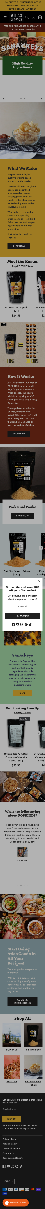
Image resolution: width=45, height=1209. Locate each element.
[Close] (39, 581)
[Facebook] (13, 624)
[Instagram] (21, 624)
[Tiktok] (30, 624)
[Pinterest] (26, 624)
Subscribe (23, 616)
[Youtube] (17, 624)
